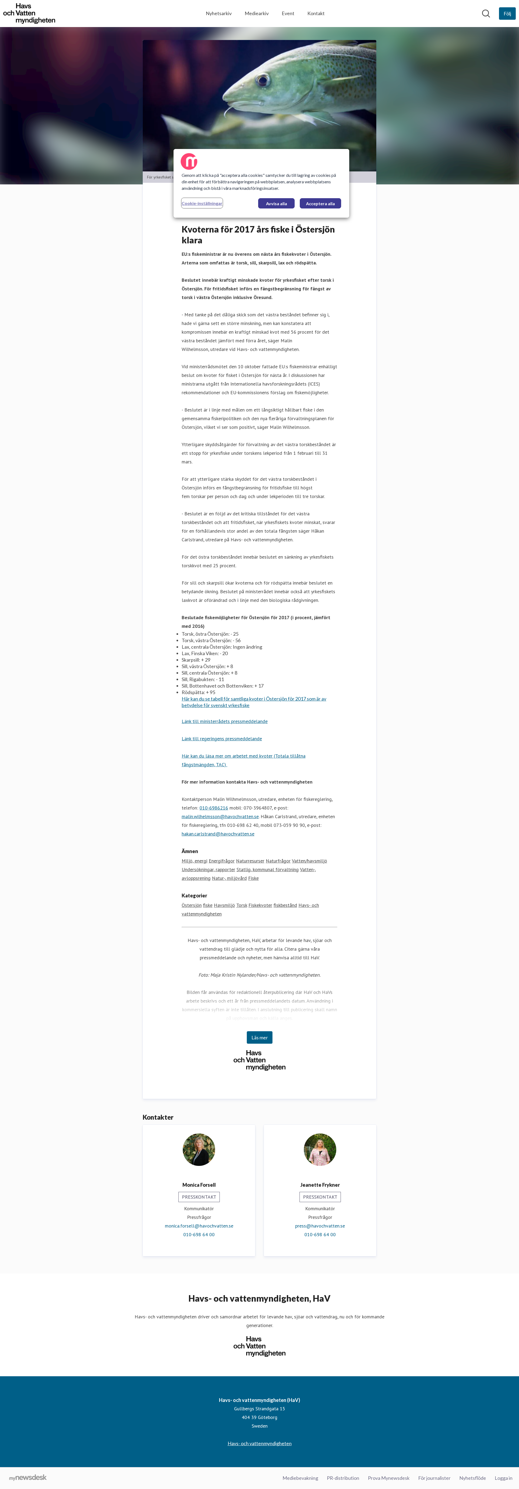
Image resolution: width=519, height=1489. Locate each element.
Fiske (253, 878)
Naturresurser (250, 861)
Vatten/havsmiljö (309, 861)
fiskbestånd (285, 905)
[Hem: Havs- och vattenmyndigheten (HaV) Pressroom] (29, 13)
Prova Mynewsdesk (389, 1478)
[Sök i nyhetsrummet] (486, 13)
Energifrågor (222, 861)
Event (288, 13)
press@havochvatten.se (320, 1226)
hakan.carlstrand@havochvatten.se (218, 834)
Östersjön (192, 905)
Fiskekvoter (260, 905)
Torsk (241, 905)
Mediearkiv (257, 13)
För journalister (434, 1478)
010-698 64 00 (199, 1234)
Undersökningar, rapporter (208, 869)
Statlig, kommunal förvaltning (268, 869)
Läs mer (259, 1037)
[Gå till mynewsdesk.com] (27, 1478)
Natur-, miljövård (229, 878)
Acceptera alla (320, 203)
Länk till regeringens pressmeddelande (222, 738)
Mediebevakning (300, 1478)
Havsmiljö (224, 905)
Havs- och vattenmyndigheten (260, 1443)
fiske (207, 905)
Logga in (504, 1478)
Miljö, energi (194, 861)
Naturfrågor (278, 861)
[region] (261, 183)
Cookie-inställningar (202, 203)
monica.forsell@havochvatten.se (199, 1226)
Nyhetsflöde (472, 1478)
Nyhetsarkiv (219, 13)
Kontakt (316, 13)
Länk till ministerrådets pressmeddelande (225, 721)
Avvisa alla (276, 203)
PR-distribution (343, 1478)
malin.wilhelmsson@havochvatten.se (220, 816)
